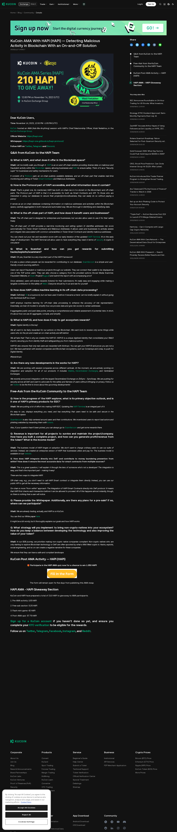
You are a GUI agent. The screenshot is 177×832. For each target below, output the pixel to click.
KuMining (45, 776)
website (27, 453)
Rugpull (46, 276)
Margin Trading (48, 773)
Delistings (77, 783)
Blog (20, 13)
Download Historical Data (53, 829)
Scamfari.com (88, 262)
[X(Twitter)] (105, 822)
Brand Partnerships (18, 773)
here (38, 516)
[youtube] (118, 822)
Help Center (78, 762)
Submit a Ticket (80, 765)
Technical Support (81, 769)
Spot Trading (47, 765)
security (100, 240)
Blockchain (40, 168)
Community (29, 13)
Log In (140, 4)
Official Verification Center (84, 776)
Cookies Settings (26, 822)
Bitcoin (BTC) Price (143, 758)
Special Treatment (81, 780)
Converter (46, 783)
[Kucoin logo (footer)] (19, 741)
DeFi (75, 168)
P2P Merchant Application (115, 765)
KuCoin (13, 128)
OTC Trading (47, 787)
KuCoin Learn (47, 780)
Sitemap (76, 787)
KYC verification (39, 625)
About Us (14, 758)
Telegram (37, 146)
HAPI (49, 165)
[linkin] (111, 828)
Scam (32, 276)
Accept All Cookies (26, 808)
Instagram (69, 631)
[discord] (124, 822)
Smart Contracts (46, 179)
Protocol (28, 176)
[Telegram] (111, 822)
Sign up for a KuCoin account (31, 621)
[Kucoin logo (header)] (9, 4)
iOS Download (79, 825)
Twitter (28, 146)
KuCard (45, 762)
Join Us (13, 762)
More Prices (140, 773)
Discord (50, 146)
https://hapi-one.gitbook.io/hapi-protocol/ (43, 141)
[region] (26, 809)
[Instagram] (118, 828)
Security (13, 787)
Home (12, 13)
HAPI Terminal (94, 237)
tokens (50, 422)
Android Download (81, 821)
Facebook (55, 631)
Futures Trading (48, 769)
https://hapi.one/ (35, 136)
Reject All (26, 815)
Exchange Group (24, 131)
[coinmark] (124, 828)
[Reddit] (105, 828)
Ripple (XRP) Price (142, 765)
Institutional (109, 758)
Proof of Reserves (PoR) (20, 783)
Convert (45, 758)
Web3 (45, 284)
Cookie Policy (26, 802)
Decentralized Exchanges (87, 371)
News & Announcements (20, 769)
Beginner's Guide (80, 758)
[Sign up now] (88, 28)
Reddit (86, 631)
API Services (109, 762)
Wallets (71, 371)
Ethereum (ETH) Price (144, 762)
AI (26, 295)
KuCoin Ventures (17, 780)
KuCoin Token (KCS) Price (146, 769)
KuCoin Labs (15, 776)
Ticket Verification (80, 773)
